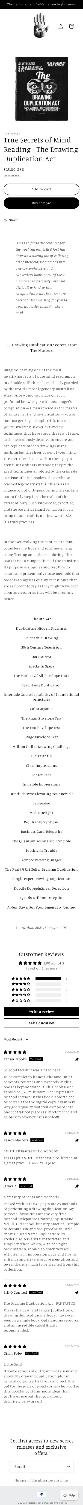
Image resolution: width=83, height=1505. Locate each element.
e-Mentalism (33, 1502)
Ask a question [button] (42, 1023)
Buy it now (41, 203)
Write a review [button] (41, 1011)
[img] (15, 1052)
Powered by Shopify (54, 1502)
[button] (21, 978)
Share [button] (13, 220)
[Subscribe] (68, 1466)
